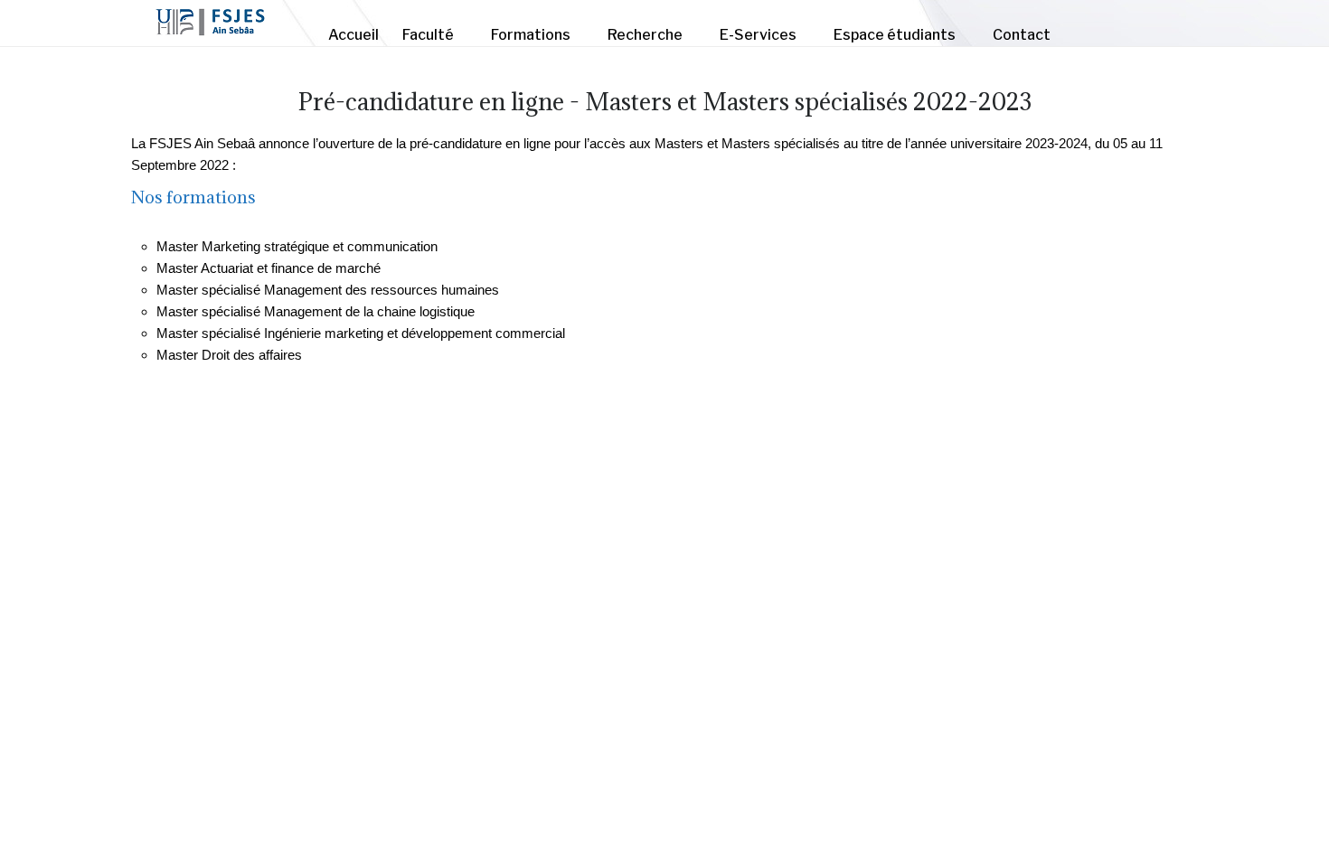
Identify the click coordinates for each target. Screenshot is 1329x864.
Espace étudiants (895, 34)
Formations (530, 34)
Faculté (428, 34)
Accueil (353, 34)
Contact (1022, 34)
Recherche (645, 34)
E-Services (758, 34)
